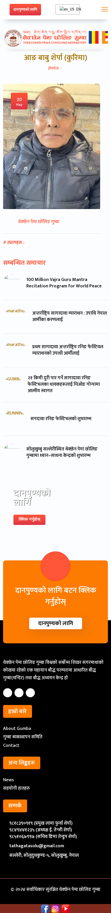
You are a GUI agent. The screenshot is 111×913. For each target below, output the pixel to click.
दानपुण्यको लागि (25, 9)
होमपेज (53, 68)
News (8, 780)
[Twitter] (18, 692)
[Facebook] (7, 692)
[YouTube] (30, 692)
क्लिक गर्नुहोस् (29, 519)
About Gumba (17, 728)
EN (77, 9)
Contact (11, 745)
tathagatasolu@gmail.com (36, 846)
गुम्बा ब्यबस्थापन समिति (22, 737)
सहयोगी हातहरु (16, 788)
